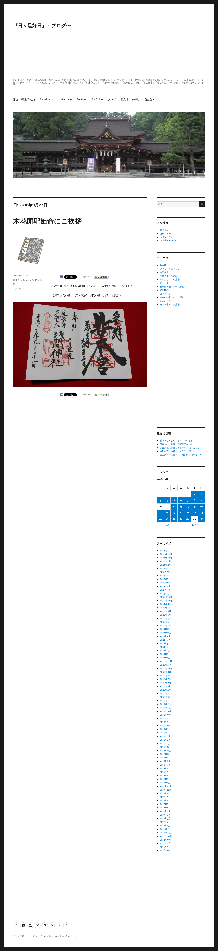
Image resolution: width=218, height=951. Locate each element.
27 (181, 518)
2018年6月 (165, 768)
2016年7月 (165, 847)
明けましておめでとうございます (176, 440)
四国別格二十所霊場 (170, 279)
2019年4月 (165, 732)
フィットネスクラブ (170, 268)
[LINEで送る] (101, 277)
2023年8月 (165, 575)
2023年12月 (166, 572)
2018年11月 (165, 750)
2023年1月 (165, 593)
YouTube (97, 99)
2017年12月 (166, 786)
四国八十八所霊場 (168, 275)
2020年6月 (165, 682)
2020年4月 (165, 689)
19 (174, 512)
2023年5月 (165, 586)
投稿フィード (166, 233)
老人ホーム (165, 300)
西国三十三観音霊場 (170, 304)
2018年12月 (166, 747)
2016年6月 (165, 850)
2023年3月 (165, 589)
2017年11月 (165, 789)
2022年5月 (165, 614)
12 (174, 506)
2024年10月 (166, 557)
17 (160, 512)
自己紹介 (149, 99)
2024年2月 (165, 564)
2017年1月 (165, 825)
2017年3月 (165, 818)
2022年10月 (166, 600)
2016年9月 (165, 839)
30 (201, 518)
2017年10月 (166, 793)
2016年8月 (165, 843)
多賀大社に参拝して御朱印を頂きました (180, 447)
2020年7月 (165, 679)
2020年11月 (166, 664)
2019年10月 (166, 711)
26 (174, 518)
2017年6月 (165, 807)
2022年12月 (166, 597)
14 (187, 506)
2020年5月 (165, 686)
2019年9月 (165, 714)
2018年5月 (165, 772)
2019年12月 (166, 704)
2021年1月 (165, 657)
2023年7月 (165, 579)
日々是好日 (165, 293)
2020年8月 (165, 675)
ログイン (164, 230)
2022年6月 (165, 611)
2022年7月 (165, 607)
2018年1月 (165, 782)
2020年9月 (165, 672)
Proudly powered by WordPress (59, 936)
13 (181, 506)
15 (194, 506)
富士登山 (17, 280)
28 (187, 518)
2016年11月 (166, 832)
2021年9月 (165, 636)
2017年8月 (165, 800)
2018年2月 (165, 779)
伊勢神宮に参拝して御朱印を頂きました (180, 451)
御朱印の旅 (28, 280)
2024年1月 (165, 568)
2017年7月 (165, 804)
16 (201, 506)
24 (160, 518)
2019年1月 (165, 743)
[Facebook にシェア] (61, 276)
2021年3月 (165, 650)
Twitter (81, 99)
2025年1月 (165, 550)
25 (167, 518)
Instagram (65, 99)
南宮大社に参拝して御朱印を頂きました (180, 444)
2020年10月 (166, 668)
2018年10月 (166, 754)
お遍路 (163, 265)
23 (201, 512)
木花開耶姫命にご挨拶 (47, 221)
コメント (17, 288)
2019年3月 (165, 736)
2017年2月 (165, 822)
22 (194, 512)
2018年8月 (165, 761)
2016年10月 (166, 836)
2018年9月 (165, 757)
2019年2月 (165, 739)
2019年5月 (165, 729)
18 (167, 512)
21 (187, 512)
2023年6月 (165, 582)
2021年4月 (165, 647)
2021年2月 (165, 654)
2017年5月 (165, 811)
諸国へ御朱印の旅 (24, 99)
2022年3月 (165, 622)
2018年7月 (165, 764)
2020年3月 (165, 693)
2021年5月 (165, 643)
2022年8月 (165, 604)
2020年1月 (165, 700)
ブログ (112, 99)
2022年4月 (165, 618)
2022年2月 (165, 625)
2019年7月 (165, 722)
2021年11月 (165, 632)
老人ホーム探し (130, 99)
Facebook (46, 99)
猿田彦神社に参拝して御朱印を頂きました (181, 454)
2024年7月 (165, 561)
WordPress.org (168, 240)
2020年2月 (165, 697)
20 (181, 512)
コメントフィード (168, 237)
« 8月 (166, 524)
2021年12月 (166, 629)
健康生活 (164, 272)
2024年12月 (166, 554)
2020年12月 (166, 661)
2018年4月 (165, 775)
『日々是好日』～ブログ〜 (42, 25)
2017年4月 (165, 814)
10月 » (195, 524)
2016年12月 (166, 829)
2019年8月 (165, 718)
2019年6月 (165, 725)
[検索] (202, 204)
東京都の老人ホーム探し (172, 297)
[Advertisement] (109, 54)
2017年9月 (165, 797)
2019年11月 (166, 707)
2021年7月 (165, 639)
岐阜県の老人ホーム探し (172, 286)
